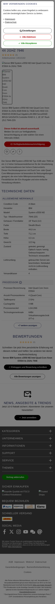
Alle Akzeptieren (29, 43)
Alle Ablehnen (29, 37)
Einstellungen (29, 31)
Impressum (10, 19)
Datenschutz (10, 22)
